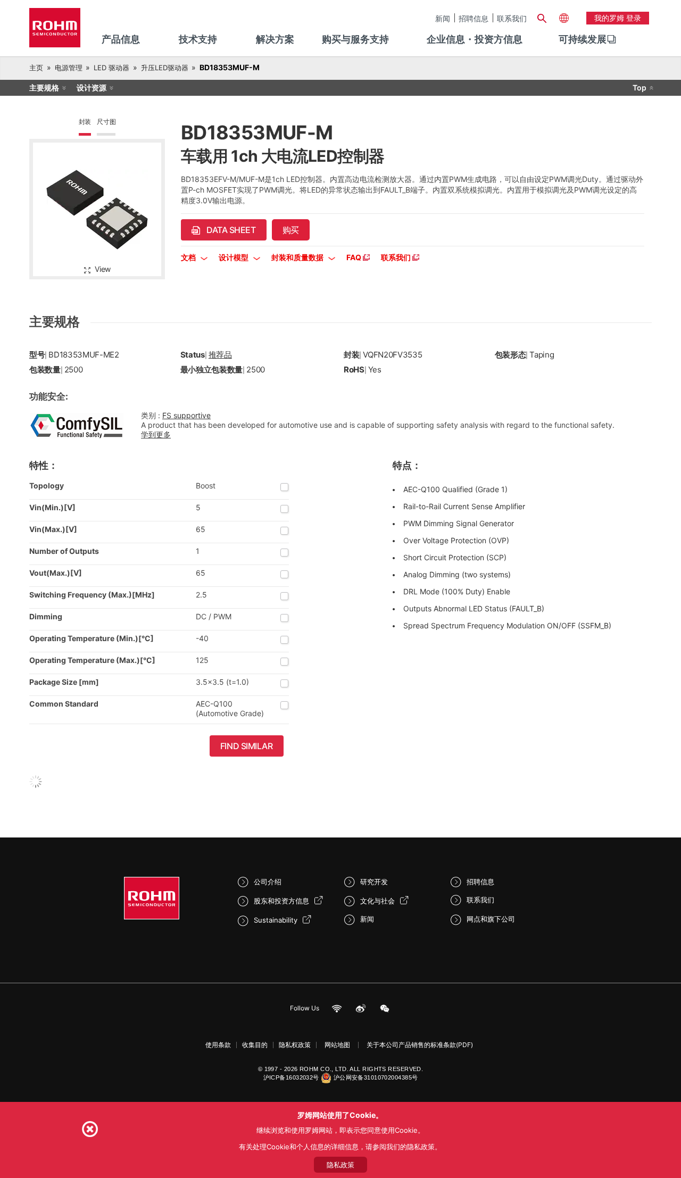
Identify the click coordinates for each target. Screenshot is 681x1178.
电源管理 (68, 67)
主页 (36, 67)
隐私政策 (340, 1164)
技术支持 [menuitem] (198, 39)
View (103, 268)
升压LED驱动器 (164, 67)
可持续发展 (583, 39)
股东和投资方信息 (281, 901)
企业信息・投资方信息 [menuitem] (474, 39)
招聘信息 (473, 18)
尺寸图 (106, 122)
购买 (291, 230)
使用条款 (218, 1045)
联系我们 (512, 18)
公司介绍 (267, 881)
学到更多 (156, 434)
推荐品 (220, 355)
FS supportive (186, 415)
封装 (85, 122)
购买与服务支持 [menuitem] (355, 39)
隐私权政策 (295, 1045)
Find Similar (246, 746)
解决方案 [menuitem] (275, 39)
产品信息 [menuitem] (121, 39)
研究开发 (374, 881)
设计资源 (91, 87)
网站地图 (337, 1045)
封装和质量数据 (298, 257)
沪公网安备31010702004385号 (376, 1077)
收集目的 (255, 1045)
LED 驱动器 (111, 67)
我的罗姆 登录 (617, 17)
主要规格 (44, 87)
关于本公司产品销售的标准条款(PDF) (420, 1045)
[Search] (541, 17)
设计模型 (234, 257)
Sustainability (275, 920)
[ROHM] (54, 31)
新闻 (442, 18)
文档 (189, 257)
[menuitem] (582, 39)
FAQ (354, 257)
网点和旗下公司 (491, 919)
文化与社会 (377, 901)
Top (639, 87)
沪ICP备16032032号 (291, 1077)
